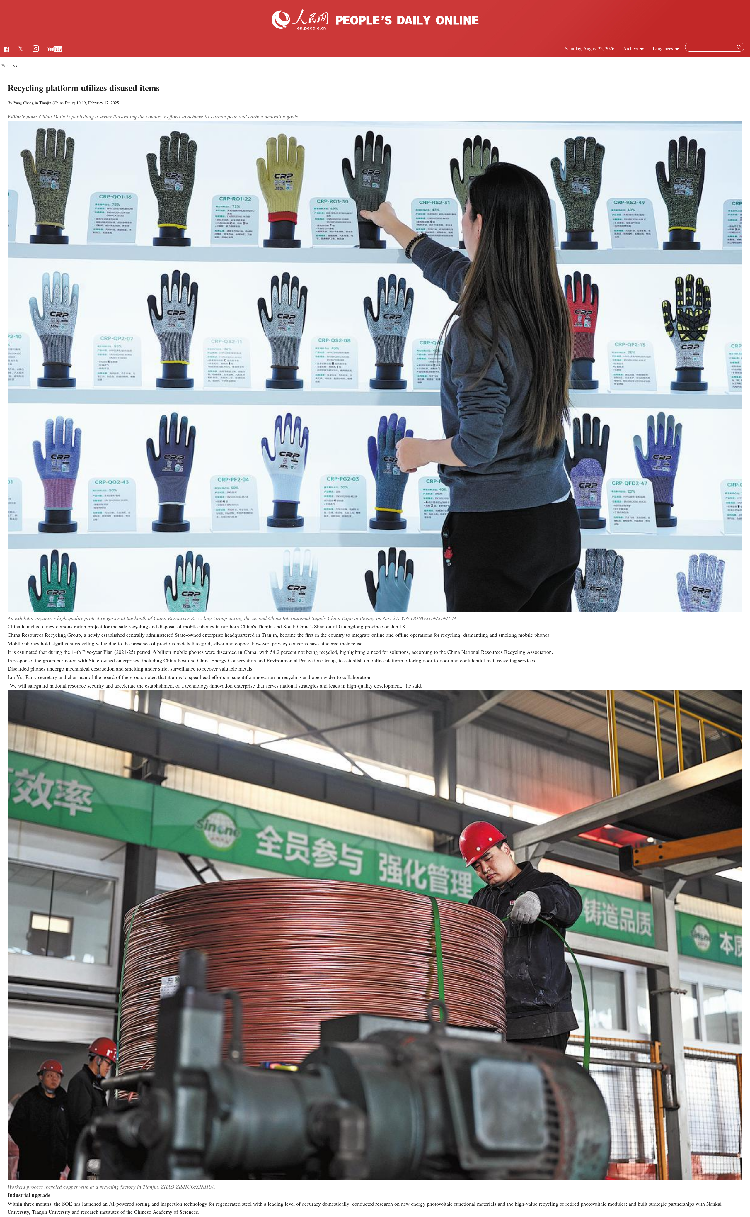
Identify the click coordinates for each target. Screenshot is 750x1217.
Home (6, 65)
